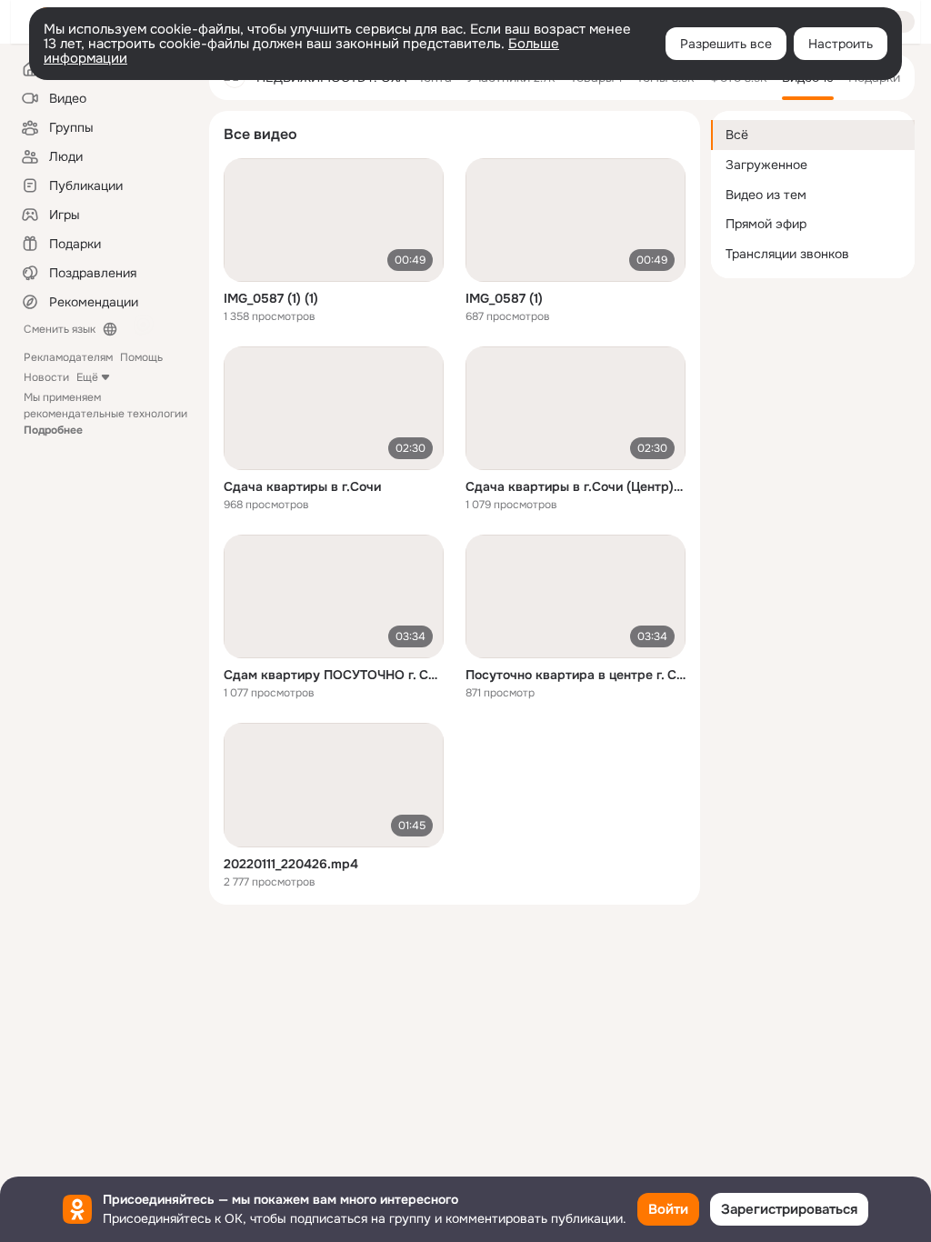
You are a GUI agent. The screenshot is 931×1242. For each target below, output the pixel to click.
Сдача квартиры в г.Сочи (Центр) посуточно (576, 486)
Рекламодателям (68, 357)
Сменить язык (59, 329)
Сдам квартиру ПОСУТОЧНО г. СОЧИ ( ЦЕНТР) (334, 674)
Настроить (840, 43)
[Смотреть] (334, 220)
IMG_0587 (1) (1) (271, 298)
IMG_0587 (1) (504, 298)
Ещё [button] (87, 377)
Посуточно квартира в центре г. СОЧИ (576, 674)
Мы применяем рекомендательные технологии (105, 413)
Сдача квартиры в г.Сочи (302, 486)
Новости (46, 377)
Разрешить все (726, 43)
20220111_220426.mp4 (291, 864)
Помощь (141, 357)
